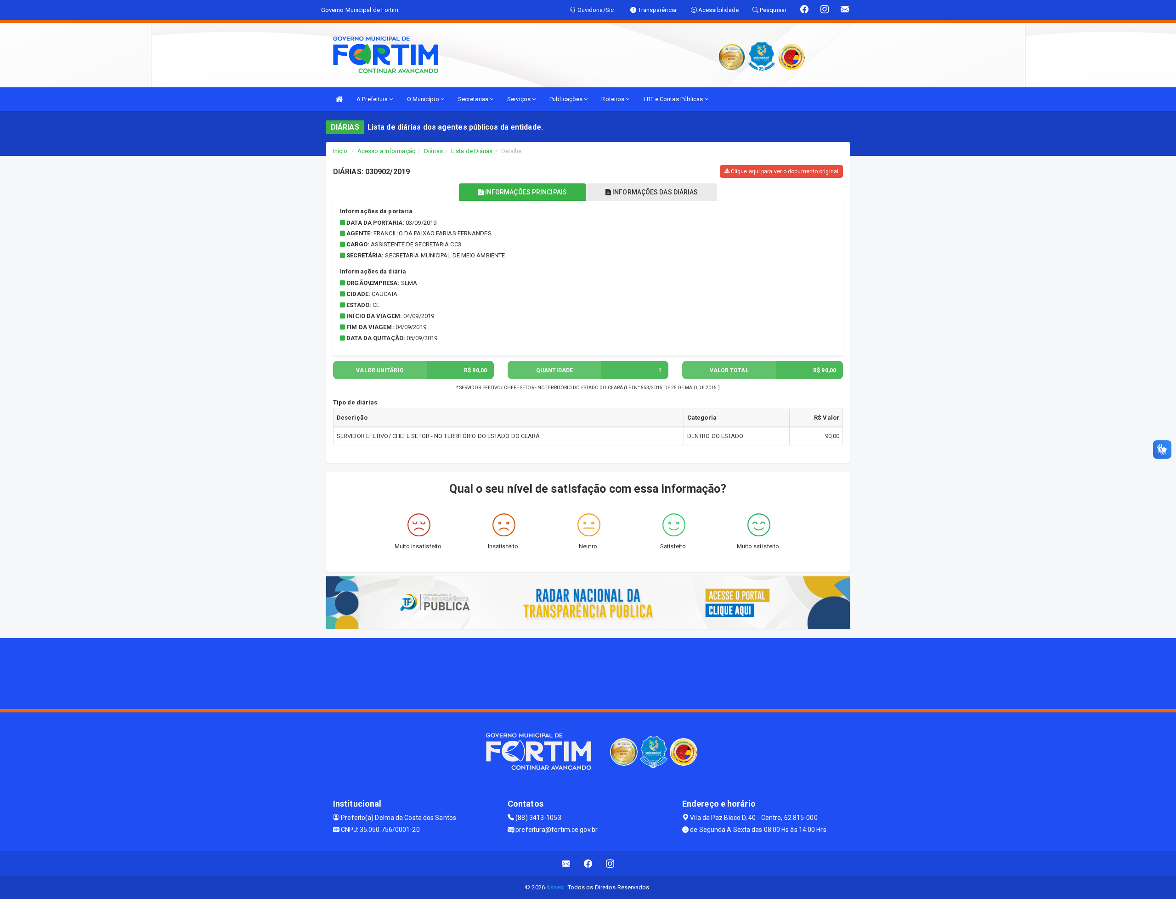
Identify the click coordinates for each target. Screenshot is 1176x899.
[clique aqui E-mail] (566, 863)
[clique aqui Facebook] (588, 863)
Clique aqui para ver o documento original (783, 171)
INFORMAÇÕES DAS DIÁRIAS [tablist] (654, 192)
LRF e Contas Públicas (674, 99)
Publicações (566, 99)
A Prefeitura (372, 99)
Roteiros (613, 99)
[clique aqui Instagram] (610, 863)
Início (340, 151)
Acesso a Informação (386, 151)
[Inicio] (339, 99)
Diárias (433, 151)
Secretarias (474, 99)
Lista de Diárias (472, 151)
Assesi (555, 887)
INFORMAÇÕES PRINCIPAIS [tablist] (525, 192)
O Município (424, 99)
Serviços (519, 99)
